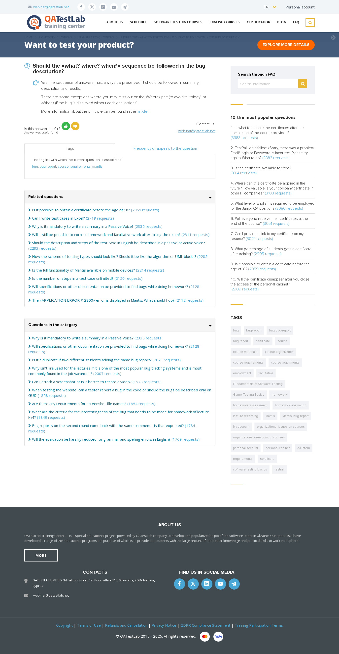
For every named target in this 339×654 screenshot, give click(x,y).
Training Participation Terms (259, 625)
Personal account (300, 6)
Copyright (64, 625)
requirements (243, 459)
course (282, 341)
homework (279, 395)
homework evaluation (290, 405)
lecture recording (245, 416)
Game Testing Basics (248, 395)
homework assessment (250, 405)
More (41, 555)
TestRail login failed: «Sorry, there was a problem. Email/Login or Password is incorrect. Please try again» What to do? (272, 153)
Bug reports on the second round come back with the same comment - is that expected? (108, 425)
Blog (281, 22)
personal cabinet (278, 448)
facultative (266, 373)
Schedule (138, 22)
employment (242, 373)
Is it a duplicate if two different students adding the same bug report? (92, 359)
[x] (92, 7)
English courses (224, 22)
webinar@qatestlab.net (51, 7)
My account (241, 427)
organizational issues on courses (281, 427)
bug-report (48, 166)
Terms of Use (89, 625)
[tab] (120, 196)
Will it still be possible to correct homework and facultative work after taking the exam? (106, 234)
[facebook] (81, 7)
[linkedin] (103, 7)
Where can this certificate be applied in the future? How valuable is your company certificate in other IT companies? (272, 188)
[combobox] (270, 6)
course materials (245, 352)
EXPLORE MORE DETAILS (286, 44)
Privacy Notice (164, 625)
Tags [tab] (70, 148)
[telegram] (125, 7)
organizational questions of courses (259, 437)
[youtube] (114, 7)
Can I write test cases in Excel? (58, 218)
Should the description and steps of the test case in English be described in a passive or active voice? (118, 242)
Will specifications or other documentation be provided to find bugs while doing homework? (110, 286)
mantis (97, 166)
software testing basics (250, 469)
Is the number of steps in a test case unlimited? (72, 278)
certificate (263, 341)
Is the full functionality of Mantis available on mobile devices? (83, 270)
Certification (258, 22)
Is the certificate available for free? (263, 168)
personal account (245, 448)
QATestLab (130, 636)
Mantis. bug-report (295, 416)
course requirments (285, 363)
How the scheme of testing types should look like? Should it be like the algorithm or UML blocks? (114, 256)
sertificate (267, 459)
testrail (279, 469)
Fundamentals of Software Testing (258, 384)
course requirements (74, 166)
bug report (240, 341)
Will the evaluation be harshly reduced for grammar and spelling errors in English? (101, 439)
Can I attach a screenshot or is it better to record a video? (82, 381)
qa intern (303, 448)
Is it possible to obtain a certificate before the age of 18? (81, 209)
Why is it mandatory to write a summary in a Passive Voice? (83, 226)
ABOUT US (114, 22)
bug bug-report (280, 330)
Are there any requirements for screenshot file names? (79, 403)
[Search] (302, 83)
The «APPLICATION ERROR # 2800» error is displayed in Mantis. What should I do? (103, 300)
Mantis (270, 416)
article (142, 111)
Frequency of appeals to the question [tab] (165, 148)
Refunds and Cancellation (126, 625)
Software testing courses (178, 22)
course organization (279, 352)
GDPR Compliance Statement (205, 625)
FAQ (296, 22)
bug (35, 166)
